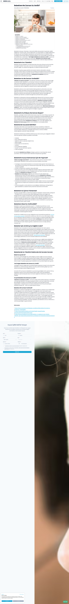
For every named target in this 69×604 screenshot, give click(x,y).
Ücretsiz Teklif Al (58, 1)
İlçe (19, 337)
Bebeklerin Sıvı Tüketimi (19, 36)
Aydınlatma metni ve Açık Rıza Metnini (12, 345)
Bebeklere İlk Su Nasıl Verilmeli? (21, 48)
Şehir (4, 337)
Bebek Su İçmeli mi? (19, 45)
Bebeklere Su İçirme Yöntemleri (21, 41)
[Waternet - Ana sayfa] (1, 1)
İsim (4, 333)
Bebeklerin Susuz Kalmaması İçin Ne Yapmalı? (23, 40)
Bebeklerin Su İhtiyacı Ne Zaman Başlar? (22, 38)
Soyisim (19, 333)
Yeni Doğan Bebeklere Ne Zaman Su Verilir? (23, 46)
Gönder (16, 351)
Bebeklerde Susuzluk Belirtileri (20, 39)
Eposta (4, 341)
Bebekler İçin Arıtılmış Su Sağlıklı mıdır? (22, 43)
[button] (3, 594)
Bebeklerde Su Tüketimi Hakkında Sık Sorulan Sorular (24, 44)
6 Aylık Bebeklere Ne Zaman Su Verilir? (22, 47)
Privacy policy (22, 594)
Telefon (19, 341)
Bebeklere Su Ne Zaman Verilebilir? (21, 37)
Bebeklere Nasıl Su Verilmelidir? (21, 42)
